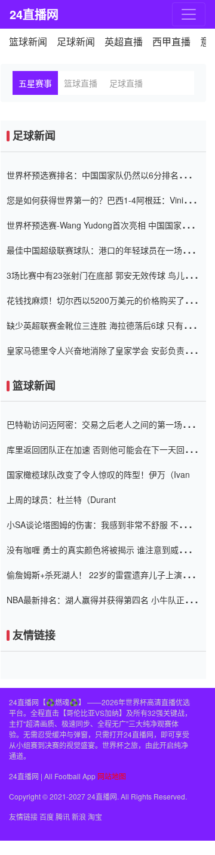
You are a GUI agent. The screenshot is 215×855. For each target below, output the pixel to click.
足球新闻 (76, 41)
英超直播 (124, 41)
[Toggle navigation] (188, 14)
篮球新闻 (28, 41)
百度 (46, 816)
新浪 (79, 816)
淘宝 (95, 816)
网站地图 (111, 776)
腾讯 (63, 816)
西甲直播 (171, 41)
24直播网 (29, 14)
